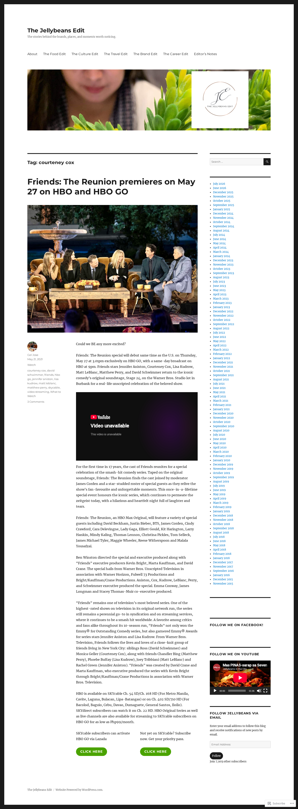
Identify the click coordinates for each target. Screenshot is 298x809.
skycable (54, 387)
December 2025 (223, 192)
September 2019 (223, 477)
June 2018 (219, 541)
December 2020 (223, 413)
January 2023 (221, 307)
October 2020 (221, 422)
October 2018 (221, 524)
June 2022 (219, 337)
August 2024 (221, 230)
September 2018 (223, 528)
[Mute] (259, 691)
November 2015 (223, 583)
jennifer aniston (42, 379)
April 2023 (219, 294)
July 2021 (219, 383)
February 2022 (222, 354)
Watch (31, 364)
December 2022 (223, 311)
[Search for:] (237, 161)
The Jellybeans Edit (56, 30)
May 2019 (219, 494)
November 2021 (223, 366)
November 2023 (223, 264)
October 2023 (221, 269)
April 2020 (219, 447)
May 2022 (219, 341)
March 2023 (220, 298)
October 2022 (221, 320)
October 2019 (221, 473)
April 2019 (219, 498)
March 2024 (221, 252)
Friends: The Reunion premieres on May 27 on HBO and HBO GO (111, 186)
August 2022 (221, 328)
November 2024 (223, 218)
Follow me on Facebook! (236, 625)
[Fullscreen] (265, 691)
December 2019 (223, 464)
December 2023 (223, 260)
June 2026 (219, 188)
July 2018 (219, 537)
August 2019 (221, 481)
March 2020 (221, 452)
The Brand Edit (145, 54)
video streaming (38, 391)
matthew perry (37, 387)
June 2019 (219, 490)
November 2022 (223, 315)
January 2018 (221, 558)
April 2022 (219, 345)
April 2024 (219, 247)
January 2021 (221, 409)
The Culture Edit (85, 54)
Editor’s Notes (205, 54)
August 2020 (221, 430)
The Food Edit (54, 54)
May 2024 (219, 243)
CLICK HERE (91, 752)
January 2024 (221, 256)
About (32, 54)
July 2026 (219, 184)
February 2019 (222, 507)
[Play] (215, 691)
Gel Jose (32, 354)
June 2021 (219, 388)
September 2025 (223, 205)
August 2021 (221, 379)
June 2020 (219, 439)
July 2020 (219, 435)
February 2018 (222, 554)
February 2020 (222, 456)
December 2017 (223, 562)
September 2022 (223, 324)
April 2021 (219, 396)
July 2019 (219, 486)
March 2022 (221, 349)
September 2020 (223, 426)
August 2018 (221, 532)
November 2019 (223, 469)
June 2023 (219, 286)
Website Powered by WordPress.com (79, 790)
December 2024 (223, 213)
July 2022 (219, 332)
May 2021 (219, 392)
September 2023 (223, 273)
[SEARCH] (267, 161)
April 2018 (219, 549)
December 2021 (223, 362)
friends (49, 374)
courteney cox (36, 370)
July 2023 (219, 281)
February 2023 (222, 303)
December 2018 (223, 515)
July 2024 (219, 235)
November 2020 (223, 417)
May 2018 (219, 545)
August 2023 (221, 277)
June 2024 (219, 239)
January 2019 (221, 511)
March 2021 (220, 400)
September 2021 (223, 375)
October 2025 (221, 201)
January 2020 (221, 460)
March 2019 (220, 503)
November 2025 (223, 196)
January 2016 (221, 575)
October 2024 (221, 222)
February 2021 (222, 405)
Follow (216, 756)
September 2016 (223, 571)
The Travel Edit (116, 54)
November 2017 (223, 566)
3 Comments (35, 401)
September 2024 (223, 226)
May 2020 (219, 443)
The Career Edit (175, 54)
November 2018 (223, 520)
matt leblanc (47, 383)
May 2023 (219, 290)
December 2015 (223, 579)
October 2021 (221, 371)
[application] (240, 678)
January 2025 (221, 209)
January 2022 (221, 358)
